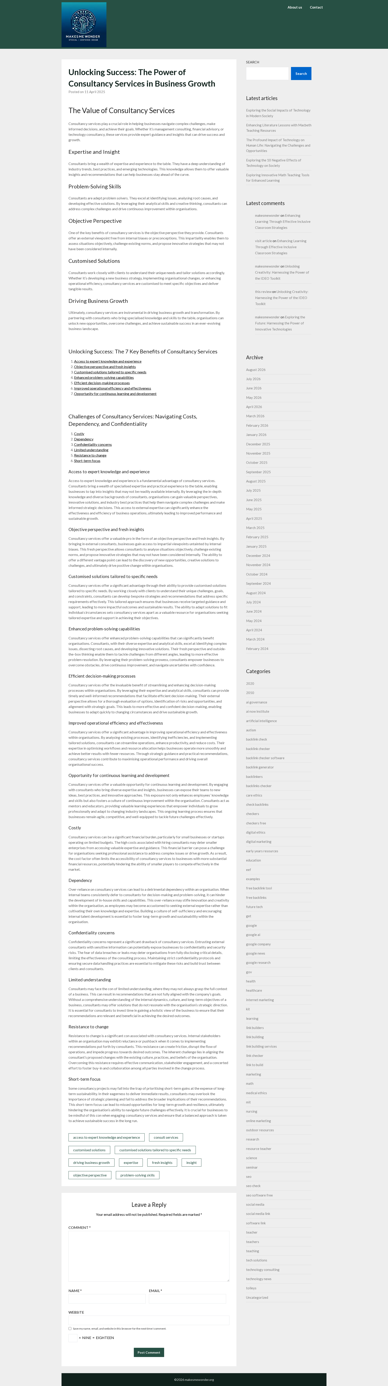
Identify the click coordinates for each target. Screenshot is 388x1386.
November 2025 (258, 453)
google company (258, 944)
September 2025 (258, 472)
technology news (258, 1279)
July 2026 (253, 379)
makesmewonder (267, 215)
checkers (252, 814)
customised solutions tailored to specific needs (155, 1150)
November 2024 (258, 565)
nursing (251, 1111)
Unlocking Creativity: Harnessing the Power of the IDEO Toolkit (282, 272)
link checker (254, 1055)
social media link (258, 1214)
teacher (252, 1232)
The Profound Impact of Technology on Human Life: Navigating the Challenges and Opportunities (278, 145)
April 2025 (254, 518)
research (252, 1139)
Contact (316, 7)
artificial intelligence (261, 721)
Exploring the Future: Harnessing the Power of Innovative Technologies (280, 323)
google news (255, 953)
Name (75, 1290)
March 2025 (255, 528)
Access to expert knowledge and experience (107, 361)
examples (253, 879)
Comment (79, 1227)
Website (76, 1312)
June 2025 (254, 500)
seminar (252, 1167)
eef (248, 870)
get (248, 916)
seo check (253, 1186)
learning (252, 1018)
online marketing (258, 1121)
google (251, 925)
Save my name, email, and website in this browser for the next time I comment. (119, 1328)
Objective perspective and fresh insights (105, 366)
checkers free (256, 823)
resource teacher (258, 1149)
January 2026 (256, 435)
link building (255, 1037)
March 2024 (255, 639)
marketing (253, 1074)
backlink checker (258, 749)
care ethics (254, 795)
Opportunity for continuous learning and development (115, 393)
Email (155, 1290)
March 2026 (255, 416)
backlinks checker (259, 786)
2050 (250, 693)
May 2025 (254, 509)
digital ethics (255, 832)
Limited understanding (91, 450)
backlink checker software (265, 758)
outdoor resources (260, 1130)
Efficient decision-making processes (102, 383)
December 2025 (258, 444)
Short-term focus (87, 460)
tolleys (251, 1288)
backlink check (256, 739)
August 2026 (256, 370)
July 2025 (253, 490)
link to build (254, 1065)
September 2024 (258, 583)
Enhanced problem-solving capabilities (104, 377)
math (250, 1083)
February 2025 (257, 537)
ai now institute (257, 711)
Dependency (83, 439)
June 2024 (254, 611)
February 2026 (257, 425)
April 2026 (254, 407)
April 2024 (254, 630)
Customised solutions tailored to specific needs (110, 372)
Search (252, 62)
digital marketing (258, 841)
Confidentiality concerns (93, 444)
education (253, 860)
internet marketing (260, 1000)
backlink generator (260, 767)
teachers (252, 1242)
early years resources (262, 851)
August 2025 (256, 481)
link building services (261, 1046)
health (251, 981)
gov (249, 972)
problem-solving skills (138, 1175)
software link (256, 1223)
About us (295, 7)
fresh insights (162, 1162)
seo (248, 1176)
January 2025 (256, 546)
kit (248, 1009)
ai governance (256, 702)
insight (191, 1162)
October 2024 (256, 574)
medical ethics (256, 1093)
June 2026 (254, 388)
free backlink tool (259, 888)
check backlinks (257, 804)
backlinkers (254, 776)
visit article (263, 241)
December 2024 (258, 556)
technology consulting (263, 1270)
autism (251, 730)
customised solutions (89, 1150)
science (251, 1158)
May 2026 (254, 397)
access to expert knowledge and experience (106, 1137)
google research (258, 962)
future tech (254, 907)
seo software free (259, 1195)
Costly (79, 433)
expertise (131, 1162)
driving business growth (91, 1162)
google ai (253, 935)
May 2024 (254, 621)
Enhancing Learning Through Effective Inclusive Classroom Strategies (283, 221)
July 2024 (253, 602)
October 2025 (256, 462)
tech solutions (256, 1260)
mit (248, 1102)
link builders (255, 1028)
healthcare (254, 990)
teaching (252, 1251)
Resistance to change (90, 455)
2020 (250, 683)
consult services (166, 1137)
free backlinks (256, 897)
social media (255, 1204)
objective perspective (90, 1175)
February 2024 (257, 649)
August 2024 (256, 593)
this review (263, 292)
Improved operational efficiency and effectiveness (112, 388)
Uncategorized (257, 1297)
